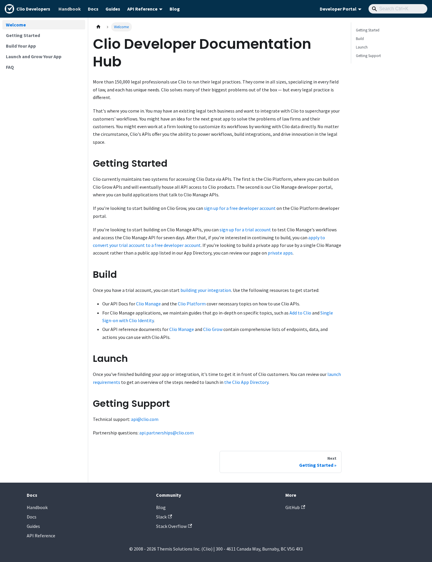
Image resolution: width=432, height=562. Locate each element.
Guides (113, 9)
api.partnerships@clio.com (166, 433)
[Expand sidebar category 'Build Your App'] (78, 46)
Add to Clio (300, 313)
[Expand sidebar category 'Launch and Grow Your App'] (78, 56)
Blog (175, 9)
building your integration (205, 290)
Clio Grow (212, 329)
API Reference (41, 535)
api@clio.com (144, 419)
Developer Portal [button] (338, 9)
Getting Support (368, 55)
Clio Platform (192, 304)
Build (360, 38)
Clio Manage (148, 304)
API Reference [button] (142, 9)
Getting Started (367, 30)
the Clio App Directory (246, 382)
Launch (362, 47)
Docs (93, 9)
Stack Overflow (171, 526)
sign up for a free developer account (240, 208)
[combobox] (398, 9)
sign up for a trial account (245, 230)
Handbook (69, 9)
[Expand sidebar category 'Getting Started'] (78, 35)
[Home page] (98, 26)
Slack (161, 517)
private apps (280, 253)
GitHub (292, 507)
